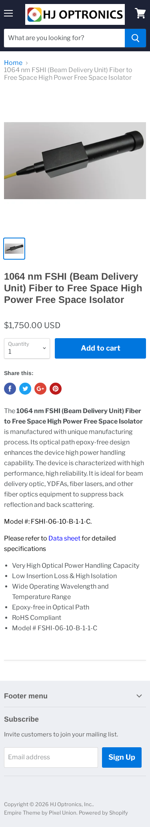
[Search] (135, 38)
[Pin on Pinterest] (56, 389)
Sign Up (121, 757)
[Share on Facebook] (10, 389)
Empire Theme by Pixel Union (40, 812)
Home (13, 63)
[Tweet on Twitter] (25, 389)
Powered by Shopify (103, 812)
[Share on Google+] (40, 389)
